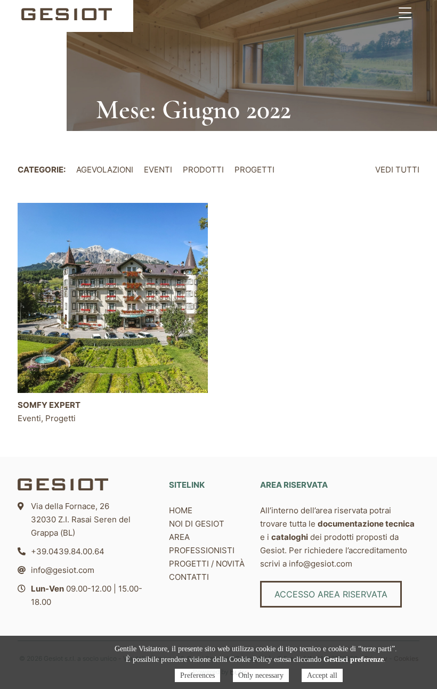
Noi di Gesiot (196, 524)
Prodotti (203, 170)
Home (180, 510)
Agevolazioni (104, 170)
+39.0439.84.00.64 (67, 551)
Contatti (189, 577)
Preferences (197, 675)
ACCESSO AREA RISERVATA (330, 594)
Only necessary (261, 675)
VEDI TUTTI (397, 170)
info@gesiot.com (62, 570)
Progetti (254, 170)
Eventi (158, 170)
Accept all (322, 675)
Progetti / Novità (207, 564)
